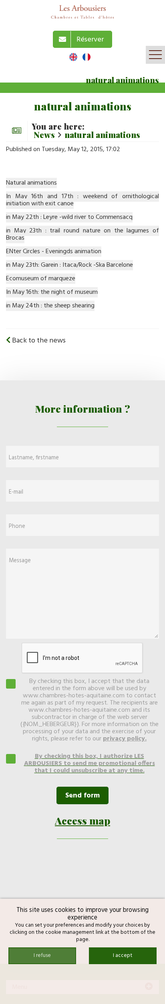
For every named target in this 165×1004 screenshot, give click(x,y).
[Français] (86, 57)
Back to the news (38, 340)
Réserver (88, 39)
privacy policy (124, 739)
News (44, 134)
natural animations (102, 134)
